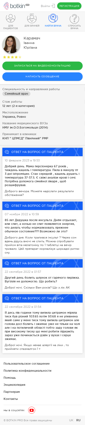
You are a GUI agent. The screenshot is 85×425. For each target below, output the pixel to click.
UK (71, 420)
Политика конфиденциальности (27, 370)
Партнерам (12, 391)
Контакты (11, 398)
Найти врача (53, 26)
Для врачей (32, 26)
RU (78, 420)
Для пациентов (10, 27)
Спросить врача (74, 27)
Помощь (10, 377)
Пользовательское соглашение (27, 363)
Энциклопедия (14, 384)
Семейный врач (16, 93)
